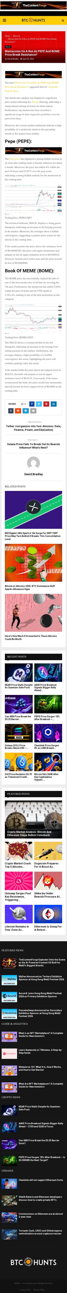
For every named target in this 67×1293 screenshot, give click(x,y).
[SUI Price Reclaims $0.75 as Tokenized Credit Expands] (19, 762)
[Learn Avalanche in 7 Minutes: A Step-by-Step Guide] (9, 1054)
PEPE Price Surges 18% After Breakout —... (47, 718)
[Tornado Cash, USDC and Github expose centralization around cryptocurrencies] (9, 1234)
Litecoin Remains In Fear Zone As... (17, 928)
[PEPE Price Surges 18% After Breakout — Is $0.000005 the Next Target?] (48, 704)
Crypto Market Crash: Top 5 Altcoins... (18, 865)
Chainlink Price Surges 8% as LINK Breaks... (46, 746)
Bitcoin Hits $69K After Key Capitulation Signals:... (46, 777)
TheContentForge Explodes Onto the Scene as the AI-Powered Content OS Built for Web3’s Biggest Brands (42, 962)
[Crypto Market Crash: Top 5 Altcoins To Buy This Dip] (19, 851)
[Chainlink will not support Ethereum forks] (9, 1184)
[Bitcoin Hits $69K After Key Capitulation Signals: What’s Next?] (48, 762)
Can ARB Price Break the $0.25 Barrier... (18, 718)
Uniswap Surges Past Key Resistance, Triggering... (18, 896)
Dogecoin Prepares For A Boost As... (46, 865)
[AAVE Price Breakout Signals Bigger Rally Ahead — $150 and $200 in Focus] (48, 672)
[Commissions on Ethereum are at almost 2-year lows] (9, 1217)
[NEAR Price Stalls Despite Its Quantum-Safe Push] (19, 672)
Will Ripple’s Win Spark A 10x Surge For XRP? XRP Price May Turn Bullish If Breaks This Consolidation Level (32, 536)
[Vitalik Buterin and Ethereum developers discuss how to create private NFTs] (9, 1200)
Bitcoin (8, 47)
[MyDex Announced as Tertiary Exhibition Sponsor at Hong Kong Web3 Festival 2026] (9, 980)
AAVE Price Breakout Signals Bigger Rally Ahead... (45, 688)
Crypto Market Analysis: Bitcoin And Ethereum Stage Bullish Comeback (29, 833)
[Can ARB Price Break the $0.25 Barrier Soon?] (19, 704)
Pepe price (14, 159)
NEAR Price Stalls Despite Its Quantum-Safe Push (19, 686)
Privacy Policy (39, 1290)
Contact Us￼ (25, 1290)
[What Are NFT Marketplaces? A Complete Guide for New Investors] (9, 1087)
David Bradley (13, 59)
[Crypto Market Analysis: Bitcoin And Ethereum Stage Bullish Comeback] (33, 819)
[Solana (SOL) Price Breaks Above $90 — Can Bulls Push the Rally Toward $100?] (19, 733)
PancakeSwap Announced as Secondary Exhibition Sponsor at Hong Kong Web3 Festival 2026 (40, 1013)
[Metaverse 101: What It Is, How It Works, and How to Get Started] (9, 1070)
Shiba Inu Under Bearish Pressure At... (47, 895)
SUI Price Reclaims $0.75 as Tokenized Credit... (18, 775)
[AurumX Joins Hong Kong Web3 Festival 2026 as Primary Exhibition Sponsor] (9, 997)
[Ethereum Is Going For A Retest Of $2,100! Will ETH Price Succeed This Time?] (48, 914)
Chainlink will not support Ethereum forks (41, 1180)
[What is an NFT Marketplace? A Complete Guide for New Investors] (9, 1037)
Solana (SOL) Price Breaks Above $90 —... (16, 746)
